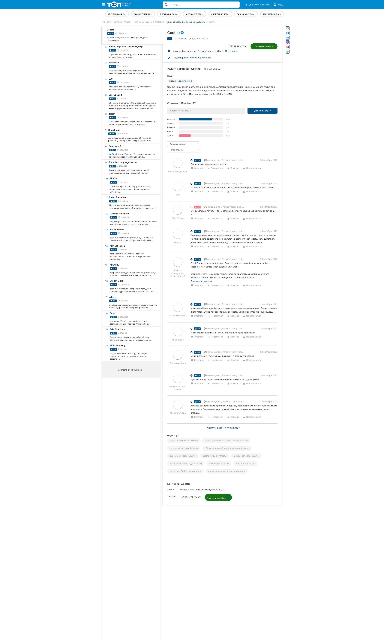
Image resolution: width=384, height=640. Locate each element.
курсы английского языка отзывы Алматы (226, 440)
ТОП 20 (106, 22)
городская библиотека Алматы (185, 471)
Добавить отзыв (262, 110)
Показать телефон (264, 46)
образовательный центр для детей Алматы (227, 448)
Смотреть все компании (130, 369)
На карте (233, 51)
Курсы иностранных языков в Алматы (185, 22)
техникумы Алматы (219, 463)
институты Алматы (245, 463)
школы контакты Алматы (246, 456)
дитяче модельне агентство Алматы (226, 471)
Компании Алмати (122, 22)
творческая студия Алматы (184, 448)
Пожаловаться (252, 168)
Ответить (197, 168)
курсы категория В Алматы (184, 440)
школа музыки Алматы (214, 456)
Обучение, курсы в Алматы (148, 22)
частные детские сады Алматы (186, 463)
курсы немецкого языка (180, 81)
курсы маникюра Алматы (183, 456)
